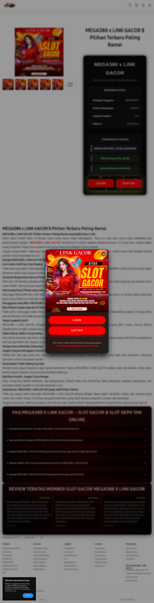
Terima (28, 595)
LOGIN (77, 320)
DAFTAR (77, 330)
